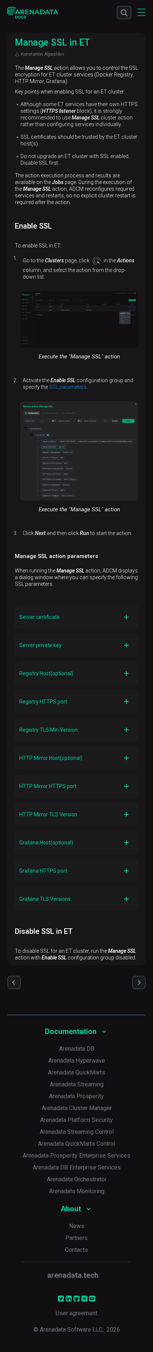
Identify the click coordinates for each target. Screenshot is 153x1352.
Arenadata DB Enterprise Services (77, 1167)
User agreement (76, 1313)
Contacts (76, 1249)
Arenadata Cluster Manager (77, 1108)
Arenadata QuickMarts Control (76, 1143)
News (76, 1226)
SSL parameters (68, 387)
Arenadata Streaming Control (77, 1131)
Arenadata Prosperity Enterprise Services (76, 1155)
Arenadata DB (76, 1048)
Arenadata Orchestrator (77, 1179)
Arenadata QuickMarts (76, 1072)
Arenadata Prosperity (76, 1096)
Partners (76, 1237)
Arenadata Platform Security (76, 1119)
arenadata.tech (72, 1275)
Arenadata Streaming (77, 1084)
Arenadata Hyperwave (76, 1060)
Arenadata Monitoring (76, 1191)
